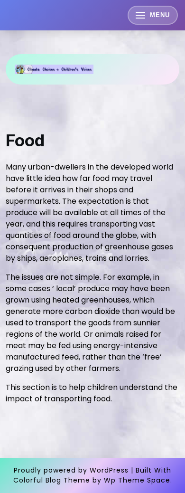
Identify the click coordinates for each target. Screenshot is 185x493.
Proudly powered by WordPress (71, 470)
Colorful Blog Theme (51, 480)
